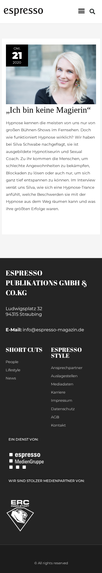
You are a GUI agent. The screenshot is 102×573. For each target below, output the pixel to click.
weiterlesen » (18, 221)
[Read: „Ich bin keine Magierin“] (51, 74)
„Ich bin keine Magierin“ (48, 109)
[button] (81, 11)
